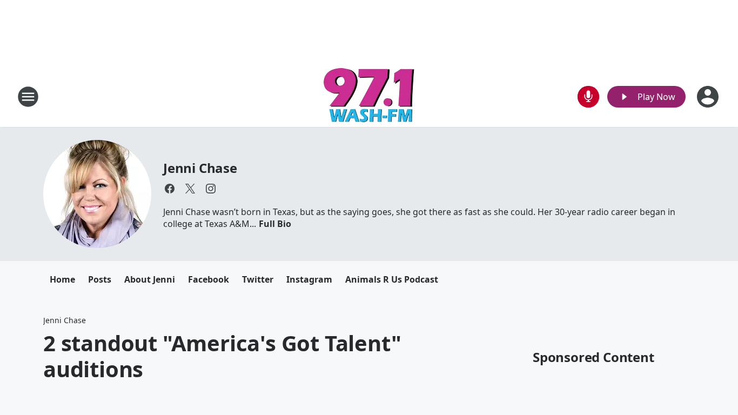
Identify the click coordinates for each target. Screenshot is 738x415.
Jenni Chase (200, 168)
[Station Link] (369, 96)
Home (62, 279)
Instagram (309, 279)
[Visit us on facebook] (169, 188)
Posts (99, 279)
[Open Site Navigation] (28, 97)
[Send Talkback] (588, 97)
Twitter (257, 279)
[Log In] (709, 97)
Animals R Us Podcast (391, 279)
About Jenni (149, 279)
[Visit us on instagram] (210, 188)
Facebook (208, 279)
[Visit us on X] (190, 188)
